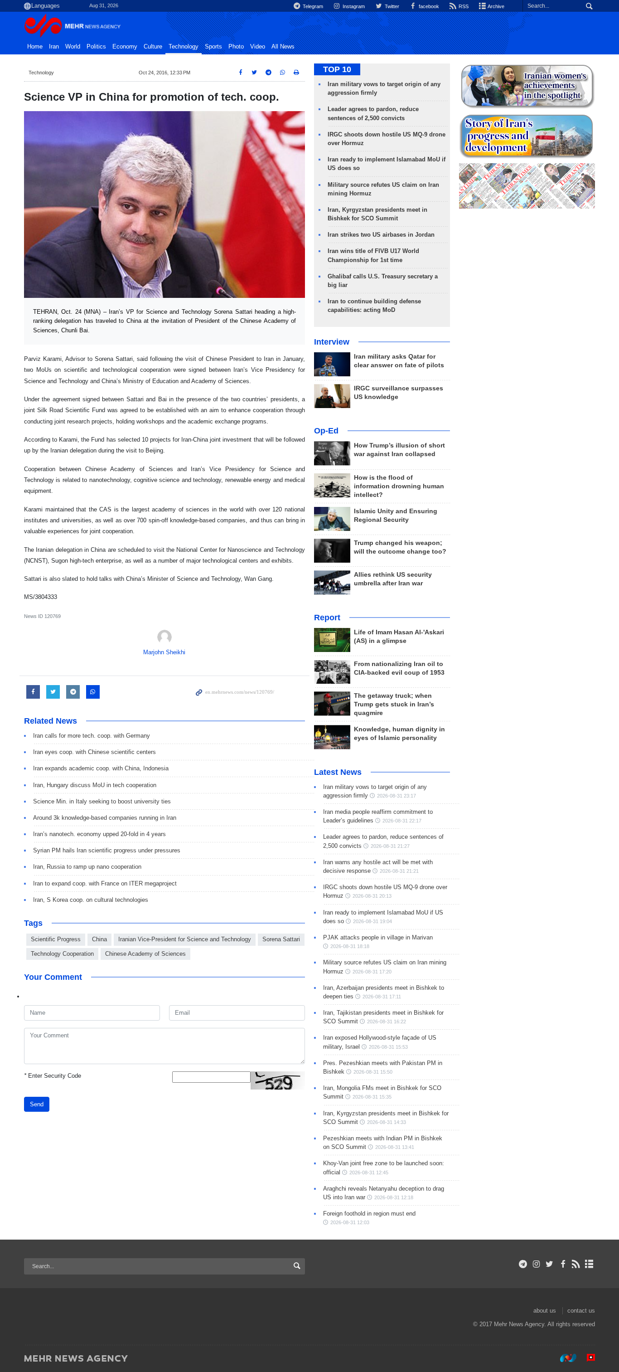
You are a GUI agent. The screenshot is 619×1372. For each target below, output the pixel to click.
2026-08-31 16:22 (386, 1021)
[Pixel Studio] (586, 1358)
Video (257, 47)
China (99, 939)
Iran (54, 47)
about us (544, 1310)
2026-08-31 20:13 (372, 896)
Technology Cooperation (62, 953)
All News (283, 47)
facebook (428, 6)
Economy (124, 47)
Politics (96, 47)
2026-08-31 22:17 (401, 820)
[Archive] (589, 1264)
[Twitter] (549, 1264)
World (72, 47)
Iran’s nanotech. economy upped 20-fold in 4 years (99, 834)
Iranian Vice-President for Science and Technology (184, 939)
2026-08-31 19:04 (372, 921)
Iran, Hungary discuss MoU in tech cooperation (94, 785)
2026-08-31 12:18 (393, 1197)
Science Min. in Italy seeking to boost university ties (102, 801)
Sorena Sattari (281, 939)
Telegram (312, 6)
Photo (236, 47)
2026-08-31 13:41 (394, 1147)
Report (327, 617)
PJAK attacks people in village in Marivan (378, 937)
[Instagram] (536, 1264)
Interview (331, 341)
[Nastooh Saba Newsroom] (563, 1358)
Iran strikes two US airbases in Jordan (381, 234)
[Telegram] (523, 1264)
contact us (581, 1310)
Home (35, 47)
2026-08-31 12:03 (349, 1222)
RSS (463, 6)
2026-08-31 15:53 (388, 1047)
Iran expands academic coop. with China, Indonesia (101, 768)
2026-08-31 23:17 (396, 795)
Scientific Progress (56, 939)
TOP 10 (337, 69)
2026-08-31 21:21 (399, 871)
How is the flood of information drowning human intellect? (399, 486)
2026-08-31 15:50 (372, 1072)
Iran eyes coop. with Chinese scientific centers (94, 752)
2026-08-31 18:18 (349, 946)
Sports (213, 47)
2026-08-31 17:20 (372, 971)
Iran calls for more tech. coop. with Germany (91, 735)
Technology (183, 47)
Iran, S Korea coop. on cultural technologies (90, 899)
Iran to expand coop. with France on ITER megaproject (105, 883)
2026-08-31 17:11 (382, 996)
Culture (153, 47)
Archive (495, 6)
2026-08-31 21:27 (390, 846)
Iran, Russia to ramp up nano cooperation (87, 866)
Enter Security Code (52, 1075)
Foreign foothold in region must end (369, 1213)
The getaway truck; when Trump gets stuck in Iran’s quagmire (394, 704)
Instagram (353, 6)
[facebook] (562, 1264)
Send (37, 1104)
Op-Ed (326, 430)
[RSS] (576, 1264)
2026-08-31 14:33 (386, 1122)
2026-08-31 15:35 (372, 1097)
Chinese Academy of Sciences (145, 953)
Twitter (391, 6)
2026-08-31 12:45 (368, 1172)
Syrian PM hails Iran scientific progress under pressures (106, 850)
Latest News (338, 772)
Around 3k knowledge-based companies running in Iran (108, 817)
